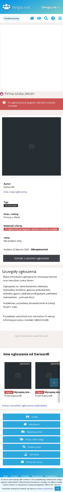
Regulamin (37, 476)
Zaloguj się (49, 7)
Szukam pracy (34, 447)
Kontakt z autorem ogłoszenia (31, 258)
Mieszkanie (34, 424)
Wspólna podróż (34, 432)
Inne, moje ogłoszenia (15, 191)
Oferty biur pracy (34, 462)
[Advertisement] (31, 58)
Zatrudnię (34, 454)
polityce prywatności (45, 489)
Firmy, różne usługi (34, 439)
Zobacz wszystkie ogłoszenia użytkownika (24, 405)
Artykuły (25, 476)
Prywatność (51, 476)
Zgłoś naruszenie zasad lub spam (31, 335)
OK (57, 489)
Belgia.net (21, 7)
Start (5, 476)
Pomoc (14, 476)
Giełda (34, 417)
